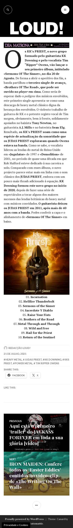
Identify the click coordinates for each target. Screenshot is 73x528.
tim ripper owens (47, 363)
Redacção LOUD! (19, 348)
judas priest (33, 359)
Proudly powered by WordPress (24, 519)
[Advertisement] (36, 52)
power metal (24, 363)
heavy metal (13, 359)
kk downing (53, 359)
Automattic (36, 523)
